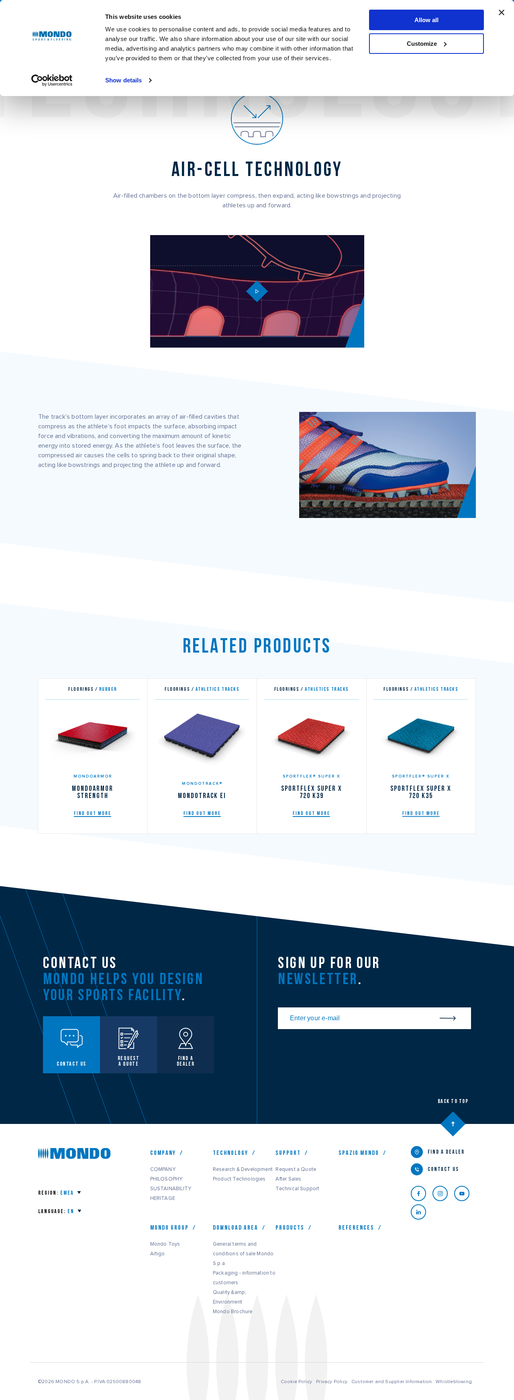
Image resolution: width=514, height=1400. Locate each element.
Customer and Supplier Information (391, 1381)
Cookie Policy (296, 1381)
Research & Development (243, 1169)
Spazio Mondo (359, 1153)
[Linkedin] (421, 1212)
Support (288, 1153)
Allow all (426, 19)
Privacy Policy (331, 1381)
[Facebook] (421, 1193)
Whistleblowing (454, 1381)
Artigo (157, 1254)
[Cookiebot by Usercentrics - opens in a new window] (52, 80)
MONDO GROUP (169, 1227)
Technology (230, 1153)
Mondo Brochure (233, 1311)
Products (289, 1227)
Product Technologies (239, 1179)
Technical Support (297, 1188)
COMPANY (162, 1169)
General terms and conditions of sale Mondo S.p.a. (243, 1254)
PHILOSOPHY (166, 1179)
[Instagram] (443, 1193)
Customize (422, 43)
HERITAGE (162, 1198)
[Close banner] (501, 12)
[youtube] (465, 1193)
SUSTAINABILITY (171, 1188)
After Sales (288, 1179)
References (356, 1227)
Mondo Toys (165, 1244)
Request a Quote (295, 1169)
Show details (123, 80)
